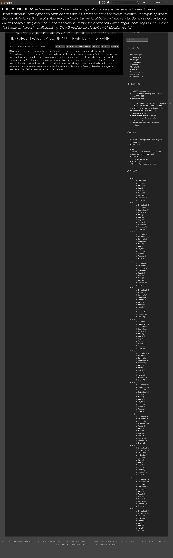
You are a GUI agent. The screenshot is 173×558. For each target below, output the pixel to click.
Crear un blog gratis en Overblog (76, 542)
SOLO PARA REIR (137, 96)
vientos (133, 74)
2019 (133, 288)
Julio (139, 186)
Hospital (106, 46)
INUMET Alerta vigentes (140, 91)
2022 (133, 203)
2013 (133, 477)
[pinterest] (107, 2)
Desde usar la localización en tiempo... (145, 115)
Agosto (140, 183)
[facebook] (99, 2)
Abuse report (121, 542)
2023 (133, 178)
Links (133, 149)
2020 (133, 261)
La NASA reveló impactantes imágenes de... (147, 108)
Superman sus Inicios (139, 159)
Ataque (96, 46)
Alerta (133, 60)
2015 (133, 414)
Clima (133, 69)
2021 (133, 232)
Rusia (88, 46)
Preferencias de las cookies (106, 544)
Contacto (110, 542)
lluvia (133, 67)
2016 (133, 382)
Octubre (141, 207)
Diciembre (142, 205)
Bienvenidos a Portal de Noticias (27, 542)
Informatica (135, 144)
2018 (133, 319)
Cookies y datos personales (81, 544)
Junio (140, 188)
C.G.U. (132, 542)
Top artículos (98, 542)
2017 (133, 351)
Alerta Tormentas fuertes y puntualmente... (147, 94)
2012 (133, 509)
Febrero (141, 198)
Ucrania (80, 46)
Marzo (140, 195)
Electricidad (135, 142)
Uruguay (134, 57)
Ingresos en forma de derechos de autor (153, 542)
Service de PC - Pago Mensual (142, 154)
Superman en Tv (137, 157)
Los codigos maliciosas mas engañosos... (146, 152)
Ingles (133, 147)
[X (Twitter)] (103, 2)
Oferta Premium (61, 544)
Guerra (70, 46)
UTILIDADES (136, 161)
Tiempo (134, 62)
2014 (133, 445)
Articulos (60, 46)
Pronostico (135, 72)
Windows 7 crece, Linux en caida (143, 164)
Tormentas (135, 77)
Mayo (140, 190)
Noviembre (142, 237)
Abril (140, 193)
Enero (140, 200)
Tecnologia (135, 64)
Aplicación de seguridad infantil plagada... (147, 140)
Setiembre (142, 181)
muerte (115, 46)
